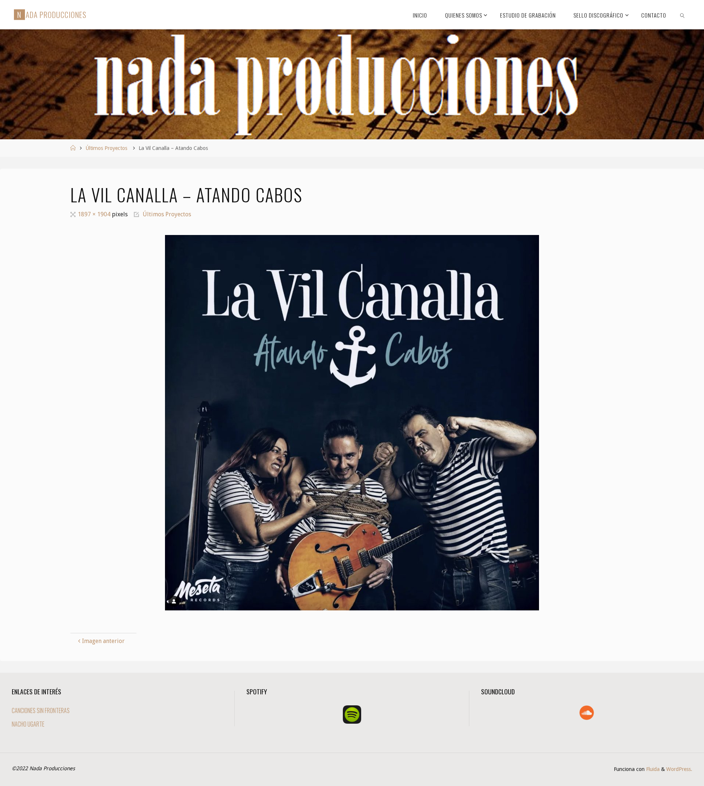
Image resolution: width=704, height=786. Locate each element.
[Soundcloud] (586, 712)
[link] (682, 14)
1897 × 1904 (95, 214)
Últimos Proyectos (106, 148)
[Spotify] (352, 714)
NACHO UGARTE (28, 724)
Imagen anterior (103, 641)
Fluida (652, 769)
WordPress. (679, 769)
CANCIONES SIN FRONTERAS (41, 710)
